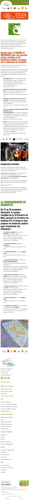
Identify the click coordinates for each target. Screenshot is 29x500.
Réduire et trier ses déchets (7, 386)
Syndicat (2, 447)
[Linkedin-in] (8, 378)
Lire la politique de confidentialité (7, 494)
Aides (2, 399)
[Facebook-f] (2, 378)
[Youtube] (5, 378)
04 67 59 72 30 (4, 373)
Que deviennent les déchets (7, 414)
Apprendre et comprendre (6, 432)
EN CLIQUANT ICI (14, 178)
